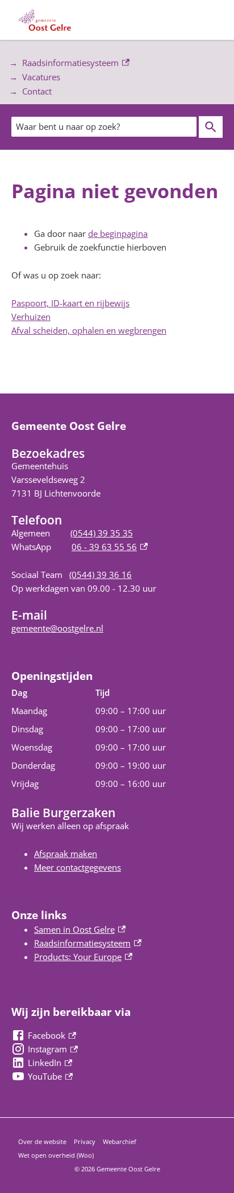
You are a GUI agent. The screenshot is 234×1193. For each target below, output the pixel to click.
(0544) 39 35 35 (101, 533)
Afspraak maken (65, 853)
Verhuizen (31, 316)
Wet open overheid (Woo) (56, 1155)
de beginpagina (118, 233)
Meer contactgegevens (77, 867)
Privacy (84, 1141)
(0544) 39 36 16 (100, 574)
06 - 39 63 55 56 (110, 546)
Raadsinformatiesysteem (64, 63)
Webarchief (119, 1141)
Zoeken (211, 127)
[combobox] (104, 126)
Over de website (42, 1141)
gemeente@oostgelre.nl (57, 628)
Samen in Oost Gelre (80, 929)
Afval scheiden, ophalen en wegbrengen (88, 330)
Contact (37, 91)
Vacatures (41, 77)
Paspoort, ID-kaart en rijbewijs (70, 303)
